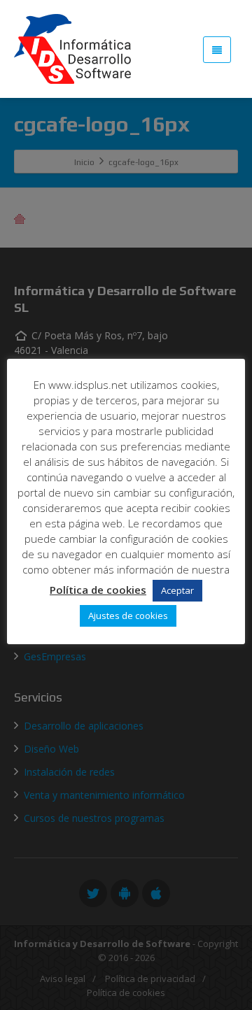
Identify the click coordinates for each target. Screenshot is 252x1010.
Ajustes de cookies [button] (128, 615)
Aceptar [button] (177, 590)
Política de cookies (98, 590)
